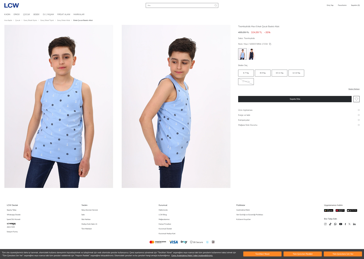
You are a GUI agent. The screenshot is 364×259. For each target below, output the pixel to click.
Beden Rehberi (354, 89)
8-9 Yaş (263, 73)
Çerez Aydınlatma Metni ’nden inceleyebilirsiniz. (192, 255)
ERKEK (17, 14)
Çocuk (17, 20)
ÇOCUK (26, 14)
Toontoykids (244, 26)
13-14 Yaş (246, 81)
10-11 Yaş (279, 73)
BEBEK (36, 14)
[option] (242, 54)
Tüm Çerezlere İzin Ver (343, 254)
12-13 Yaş (296, 73)
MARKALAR (79, 14)
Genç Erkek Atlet (63, 20)
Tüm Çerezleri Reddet (303, 254)
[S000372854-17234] (270, 44)
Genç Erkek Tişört (47, 20)
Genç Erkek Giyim (30, 20)
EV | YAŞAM (48, 14)
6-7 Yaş (246, 73)
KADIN (7, 14)
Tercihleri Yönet (262, 254)
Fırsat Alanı (63, 14)
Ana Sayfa (8, 20)
